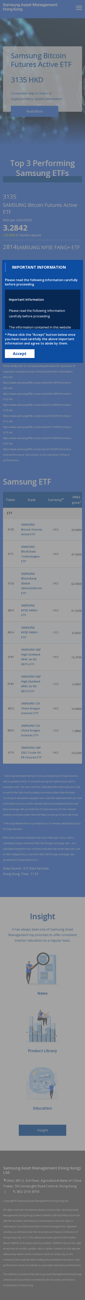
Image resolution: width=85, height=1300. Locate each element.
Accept (19, 353)
